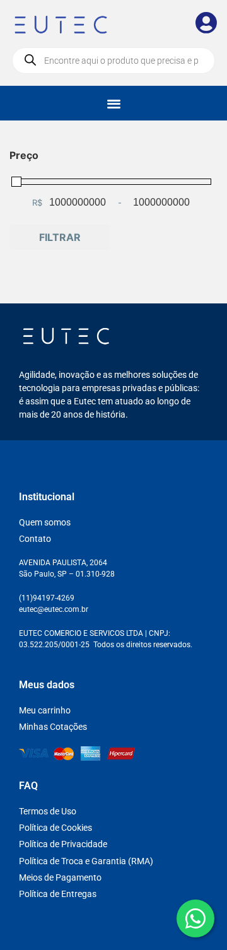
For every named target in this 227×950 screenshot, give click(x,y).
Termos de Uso (47, 811)
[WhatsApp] (195, 918)
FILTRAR (60, 237)
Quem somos (45, 522)
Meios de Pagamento (60, 877)
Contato (35, 539)
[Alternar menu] (114, 103)
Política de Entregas (57, 894)
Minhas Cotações (53, 727)
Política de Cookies (55, 828)
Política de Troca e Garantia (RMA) (86, 861)
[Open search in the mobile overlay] (113, 60)
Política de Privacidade (63, 844)
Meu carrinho (45, 710)
